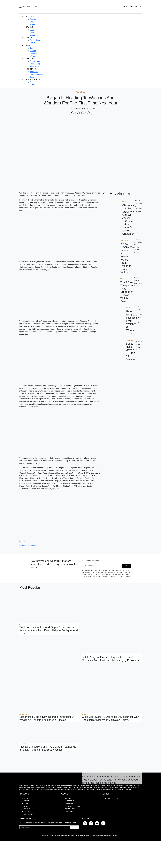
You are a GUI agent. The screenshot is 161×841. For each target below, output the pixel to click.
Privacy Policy (112, 798)
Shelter (30, 59)
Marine (32, 24)
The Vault (34, 7)
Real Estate (34, 66)
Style (29, 45)
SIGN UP (126, 566)
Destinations (35, 40)
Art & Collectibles (36, 61)
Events (32, 85)
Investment (34, 72)
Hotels (32, 43)
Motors (30, 17)
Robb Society (33, 80)
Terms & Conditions (72, 806)
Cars (32, 22)
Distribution (70, 809)
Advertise (69, 803)
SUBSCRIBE (138, 7)
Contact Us (69, 801)
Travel (29, 38)
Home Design (35, 64)
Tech (32, 77)
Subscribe (69, 811)
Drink (32, 32)
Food (32, 30)
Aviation (33, 19)
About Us (68, 798)
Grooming (34, 53)
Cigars (32, 35)
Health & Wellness (37, 74)
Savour (30, 27)
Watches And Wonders (28, 546)
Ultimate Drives (127, 7)
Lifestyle (31, 69)
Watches (33, 56)
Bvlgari (22, 541)
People (32, 82)
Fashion (33, 51)
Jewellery (33, 48)
